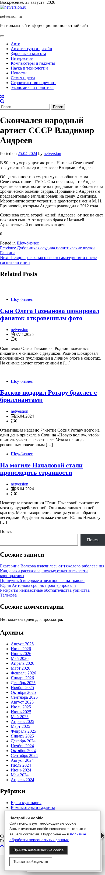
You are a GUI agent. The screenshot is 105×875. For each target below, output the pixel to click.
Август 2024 (22, 760)
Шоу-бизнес (28, 243)
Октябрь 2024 (23, 750)
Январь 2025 (22, 736)
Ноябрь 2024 (22, 745)
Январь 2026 (22, 678)
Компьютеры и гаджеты (33, 63)
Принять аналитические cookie (38, 850)
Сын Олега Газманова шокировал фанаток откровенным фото (49, 314)
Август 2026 (22, 644)
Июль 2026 (21, 648)
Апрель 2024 (22, 779)
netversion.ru (11, 16)
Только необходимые (30, 862)
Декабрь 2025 (23, 682)
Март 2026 (20, 668)
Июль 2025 (21, 707)
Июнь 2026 (21, 653)
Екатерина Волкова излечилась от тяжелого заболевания (52, 566)
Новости (19, 73)
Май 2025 (20, 716)
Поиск (6, 531)
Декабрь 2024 (23, 741)
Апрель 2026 (22, 663)
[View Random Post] (2, 96)
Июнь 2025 (21, 711)
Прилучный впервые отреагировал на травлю (42, 580)
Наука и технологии (29, 68)
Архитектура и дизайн (31, 48)
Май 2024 (20, 775)
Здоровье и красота (28, 53)
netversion (52, 153)
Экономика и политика (32, 87)
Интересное (22, 58)
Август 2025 (22, 702)
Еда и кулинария (26, 802)
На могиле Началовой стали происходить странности (41, 469)
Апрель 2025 (22, 721)
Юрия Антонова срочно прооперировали (38, 585)
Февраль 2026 (23, 673)
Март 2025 (20, 726)
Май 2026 (20, 658)
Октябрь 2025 (23, 692)
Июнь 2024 (21, 770)
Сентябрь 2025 (24, 697)
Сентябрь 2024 (24, 755)
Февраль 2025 (23, 731)
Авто (15, 44)
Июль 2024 (21, 765)
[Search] (2, 101)
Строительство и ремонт (33, 82)
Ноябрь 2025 (22, 687)
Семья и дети (23, 77)
